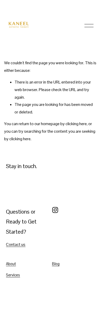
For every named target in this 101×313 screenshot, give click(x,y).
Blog (56, 263)
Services (13, 274)
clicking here (76, 123)
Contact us (15, 244)
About (11, 263)
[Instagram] (55, 210)
